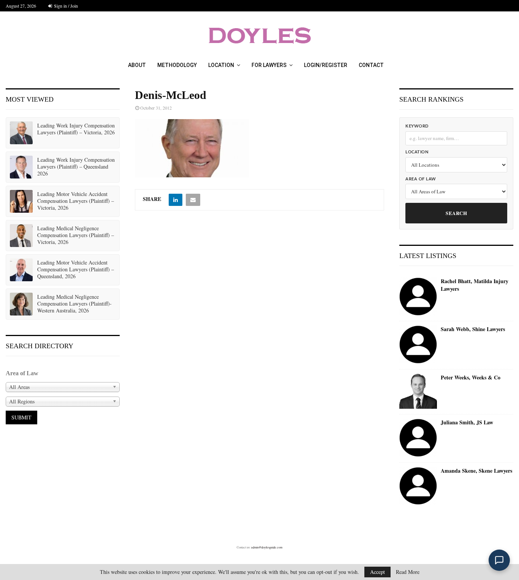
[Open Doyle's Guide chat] (499, 560)
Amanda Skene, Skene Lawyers (476, 471)
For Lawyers (269, 65)
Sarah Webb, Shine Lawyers (473, 329)
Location (221, 65)
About (137, 65)
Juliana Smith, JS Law (467, 422)
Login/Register (325, 65)
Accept (377, 571)
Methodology (177, 65)
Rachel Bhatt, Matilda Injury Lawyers (474, 284)
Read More (407, 572)
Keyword (417, 126)
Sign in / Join (65, 6)
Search (456, 213)
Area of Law (420, 179)
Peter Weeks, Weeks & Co (470, 377)
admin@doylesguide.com (266, 547)
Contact (371, 65)
